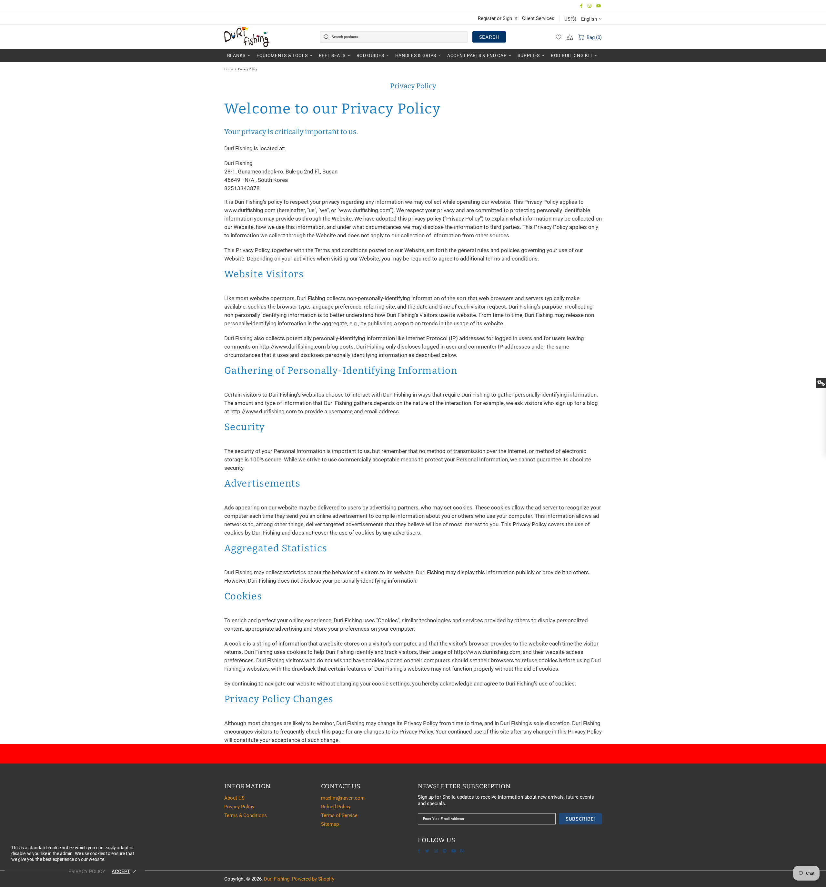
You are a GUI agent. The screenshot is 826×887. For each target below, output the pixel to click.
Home (228, 69)
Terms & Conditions (245, 815)
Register (487, 18)
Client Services (538, 18)
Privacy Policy (239, 807)
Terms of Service (339, 815)
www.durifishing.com (250, 210)
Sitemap (330, 824)
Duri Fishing (246, 37)
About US (234, 798)
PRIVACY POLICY (86, 871)
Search (489, 37)
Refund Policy (335, 807)
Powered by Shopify (313, 879)
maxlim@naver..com (343, 798)
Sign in (510, 18)
